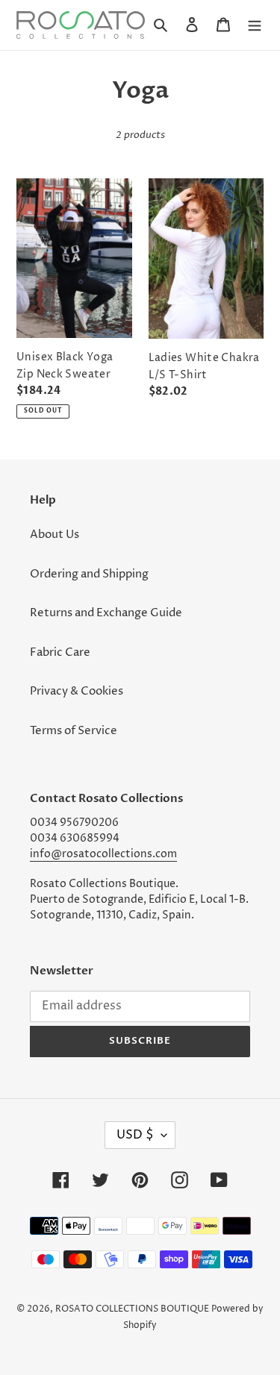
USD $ (135, 1135)
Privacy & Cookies (76, 691)
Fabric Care (60, 652)
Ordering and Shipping (89, 574)
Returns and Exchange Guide (106, 613)
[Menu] (254, 25)
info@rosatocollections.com (103, 854)
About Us (54, 534)
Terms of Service (73, 731)
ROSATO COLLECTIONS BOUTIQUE (132, 1309)
